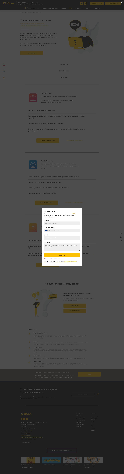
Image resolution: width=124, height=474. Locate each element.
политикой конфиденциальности (61, 262)
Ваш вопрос (47, 242)
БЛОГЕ (73, 213)
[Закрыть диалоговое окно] (121, 2)
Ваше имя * (47, 220)
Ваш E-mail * (47, 235)
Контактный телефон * (50, 227)
